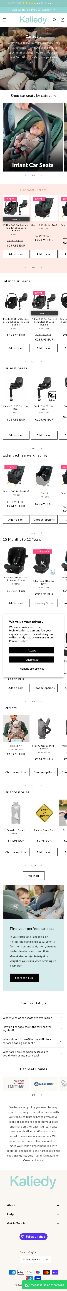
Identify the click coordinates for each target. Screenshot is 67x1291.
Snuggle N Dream (16, 830)
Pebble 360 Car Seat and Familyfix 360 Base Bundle (16, 228)
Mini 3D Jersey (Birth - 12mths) (44, 747)
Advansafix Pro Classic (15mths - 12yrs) (16, 579)
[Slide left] (26, 175)
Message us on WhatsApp (47, 1285)
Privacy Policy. (18, 640)
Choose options (44, 519)
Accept (32, 650)
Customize (32, 659)
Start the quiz (24, 977)
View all (33, 875)
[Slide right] (41, 175)
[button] (4, 20)
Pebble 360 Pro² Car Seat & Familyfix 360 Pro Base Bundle (16, 322)
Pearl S (44, 493)
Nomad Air (16, 745)
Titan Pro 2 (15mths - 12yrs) (44, 582)
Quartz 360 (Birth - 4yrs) (44, 225)
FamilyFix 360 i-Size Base (44, 407)
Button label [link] (33, 79)
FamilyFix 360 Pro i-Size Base (16, 407)
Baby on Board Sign (44, 830)
